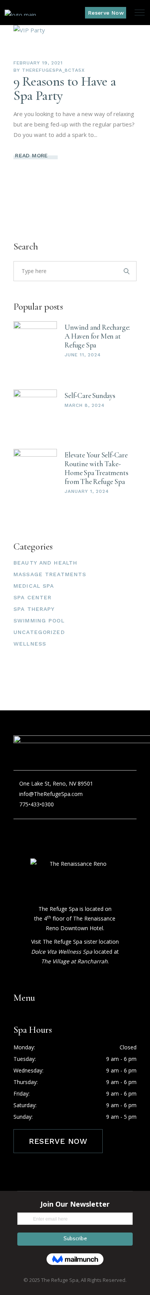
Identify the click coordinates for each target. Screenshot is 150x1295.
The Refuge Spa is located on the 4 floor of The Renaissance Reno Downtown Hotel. (74, 918)
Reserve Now (58, 1141)
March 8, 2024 (84, 405)
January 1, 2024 (86, 491)
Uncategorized (39, 632)
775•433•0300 (36, 804)
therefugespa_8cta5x (53, 70)
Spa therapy (34, 609)
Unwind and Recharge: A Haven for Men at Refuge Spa (97, 336)
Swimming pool (39, 620)
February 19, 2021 (38, 63)
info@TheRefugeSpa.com (51, 794)
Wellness (29, 644)
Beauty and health (45, 563)
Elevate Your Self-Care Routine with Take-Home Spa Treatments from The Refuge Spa (96, 468)
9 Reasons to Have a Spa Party (64, 88)
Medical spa (33, 586)
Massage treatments (49, 574)
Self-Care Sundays (90, 395)
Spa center (32, 597)
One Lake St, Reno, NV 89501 (56, 783)
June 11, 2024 (82, 354)
